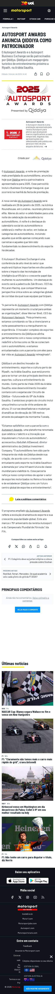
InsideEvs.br (27, 914)
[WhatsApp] (23, 546)
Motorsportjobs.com (27, 923)
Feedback (27, 946)
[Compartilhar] (36, 74)
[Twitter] (16, 546)
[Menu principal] (5, 10)
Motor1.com (27, 918)
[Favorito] (41, 74)
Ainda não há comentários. (27, 599)
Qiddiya (16, 179)
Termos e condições (18, 979)
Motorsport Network (13, 317)
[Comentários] (48, 74)
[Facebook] (9, 546)
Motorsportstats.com (27, 933)
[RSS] (43, 897)
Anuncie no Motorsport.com (27, 950)
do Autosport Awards (30, 200)
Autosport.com (27, 928)
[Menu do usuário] (49, 11)
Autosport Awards (14, 171)
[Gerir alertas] (46, 546)
